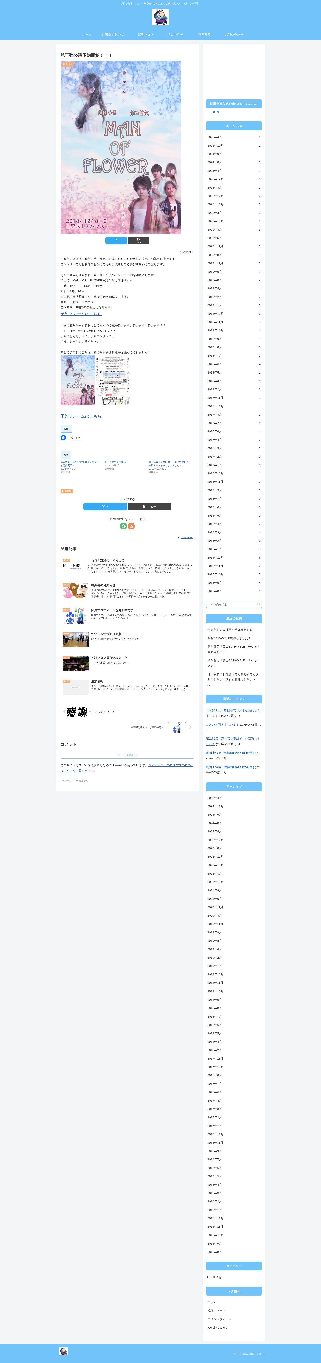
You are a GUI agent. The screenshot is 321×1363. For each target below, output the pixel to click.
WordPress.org (217, 1327)
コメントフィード (219, 1319)
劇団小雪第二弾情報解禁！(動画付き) (231, 753)
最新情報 (68, 491)
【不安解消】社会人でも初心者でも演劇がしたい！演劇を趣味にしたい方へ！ (233, 680)
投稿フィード (216, 1310)
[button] (138, 240)
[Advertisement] (234, 70)
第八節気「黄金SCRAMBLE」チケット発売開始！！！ (233, 649)
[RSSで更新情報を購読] (131, 526)
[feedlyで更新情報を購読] (123, 526)
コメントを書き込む (127, 755)
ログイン (213, 1302)
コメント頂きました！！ (222, 724)
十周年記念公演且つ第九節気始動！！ (233, 630)
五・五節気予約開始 (115, 462)
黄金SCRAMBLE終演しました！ (229, 638)
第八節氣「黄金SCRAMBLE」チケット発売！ (233, 663)
